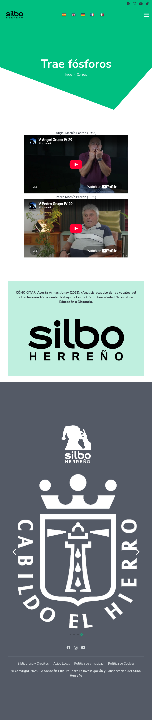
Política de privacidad (88, 663)
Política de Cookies (121, 663)
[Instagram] (134, 4)
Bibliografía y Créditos (33, 663)
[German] (83, 14)
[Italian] (102, 14)
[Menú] (146, 14)
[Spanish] (64, 14)
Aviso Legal (61, 663)
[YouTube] (141, 3)
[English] (74, 14)
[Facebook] (128, 3)
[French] (92, 14)
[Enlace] (14, 14)
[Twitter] (147, 3)
